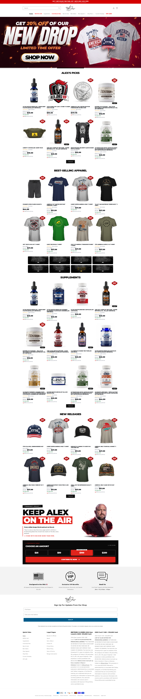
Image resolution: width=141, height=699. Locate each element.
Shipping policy (96, 695)
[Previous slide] (2, 42)
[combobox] (42, 8)
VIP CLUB (25, 659)
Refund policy (80, 695)
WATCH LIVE (26, 638)
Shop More (25, 653)
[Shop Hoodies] (59, 269)
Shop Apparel (26, 651)
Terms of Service (51, 651)
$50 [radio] (59, 552)
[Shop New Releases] (81, 260)
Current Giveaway (27, 656)
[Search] (59, 8)
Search (48, 638)
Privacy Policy (50, 646)
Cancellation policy (88, 695)
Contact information (64, 695)
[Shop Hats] (102, 260)
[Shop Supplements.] (38, 260)
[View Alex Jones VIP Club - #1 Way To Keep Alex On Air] (81, 269)
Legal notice (103, 695)
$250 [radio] (104, 552)
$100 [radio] (81, 552)
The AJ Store (40, 695)
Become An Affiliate (51, 635)
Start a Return (50, 641)
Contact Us (49, 643)
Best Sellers (25, 648)
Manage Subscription (52, 653)
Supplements (26, 641)
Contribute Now (69, 559)
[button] (82, 13)
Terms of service (72, 695)
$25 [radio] (36, 552)
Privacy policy (56, 695)
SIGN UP (70, 619)
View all (70, 161)
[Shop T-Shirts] (38, 269)
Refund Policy (50, 648)
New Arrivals (26, 646)
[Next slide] (138, 42)
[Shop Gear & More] (102, 269)
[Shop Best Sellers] (59, 260)
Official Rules (85, 665)
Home (24, 635)
